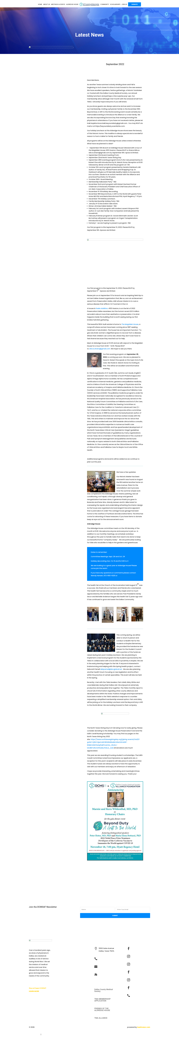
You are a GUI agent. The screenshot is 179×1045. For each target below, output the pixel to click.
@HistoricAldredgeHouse (141, 972)
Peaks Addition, (102, 308)
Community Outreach (70, 979)
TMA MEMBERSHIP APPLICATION (102, 1000)
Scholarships (115, 4)
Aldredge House (72, 4)
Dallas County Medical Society (103, 990)
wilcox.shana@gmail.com (99, 349)
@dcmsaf (135, 948)
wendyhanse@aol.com (127, 575)
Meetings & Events (58, 4)
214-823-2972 (104, 958)
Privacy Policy (34, 1034)
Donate (65, 1002)
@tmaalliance (137, 964)
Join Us (124, 4)
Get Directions (104, 974)
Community (104, 4)
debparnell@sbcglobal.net (111, 669)
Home (40, 4)
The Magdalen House (129, 324)
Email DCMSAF (104, 966)
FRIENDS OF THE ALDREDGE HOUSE (102, 1009)
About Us (46, 4)
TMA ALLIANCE (100, 1018)
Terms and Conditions (51, 1034)
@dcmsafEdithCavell (140, 987)
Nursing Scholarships (70, 987)
